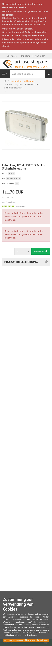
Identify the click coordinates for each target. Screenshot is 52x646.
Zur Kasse (12, 55)
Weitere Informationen (13, 640)
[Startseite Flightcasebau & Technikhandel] (26, 63)
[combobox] (23, 251)
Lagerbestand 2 (21, 206)
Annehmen (42, 640)
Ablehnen (30, 640)
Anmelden (40, 55)
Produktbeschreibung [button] (21, 262)
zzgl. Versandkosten (9, 202)
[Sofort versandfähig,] (8, 206)
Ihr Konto (25, 55)
